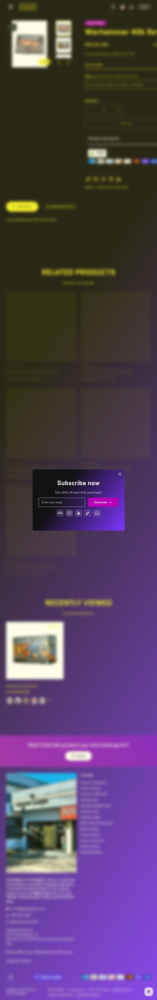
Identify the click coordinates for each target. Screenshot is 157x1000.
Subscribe (100, 502)
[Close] (119, 474)
